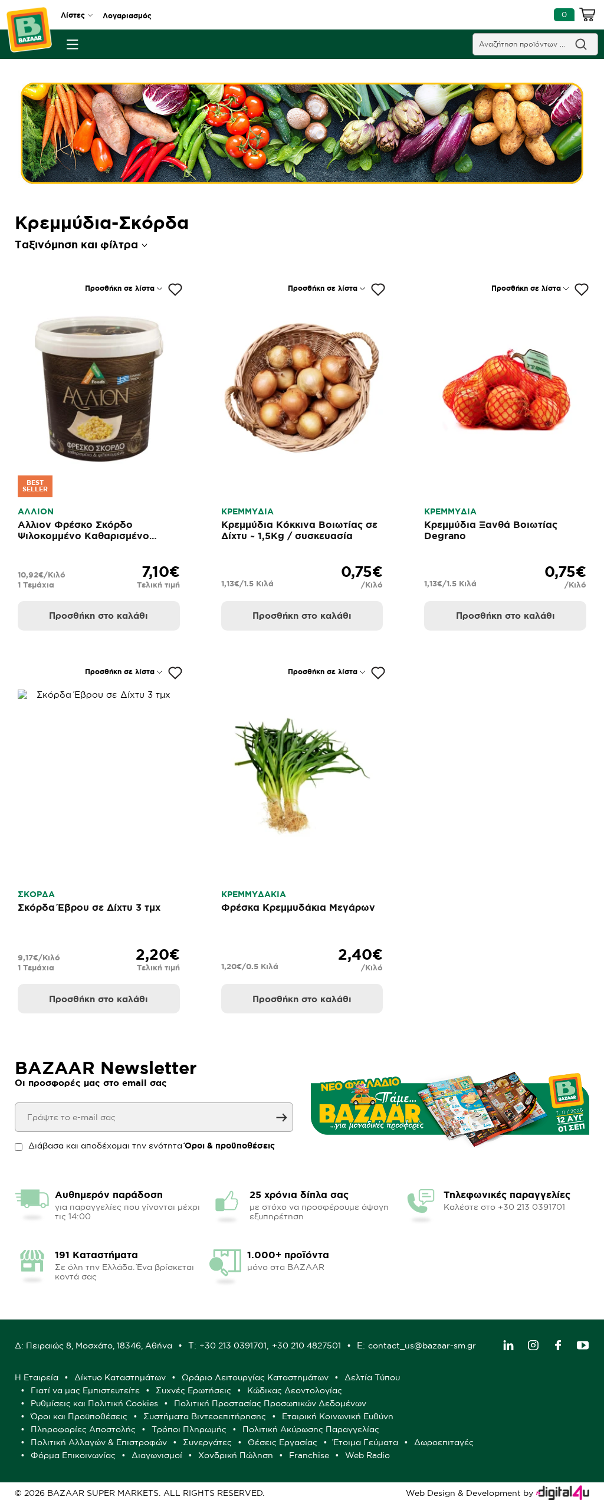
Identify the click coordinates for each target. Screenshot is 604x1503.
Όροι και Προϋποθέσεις (79, 1416)
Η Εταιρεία (36, 1377)
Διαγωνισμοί (157, 1455)
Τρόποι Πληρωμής (189, 1429)
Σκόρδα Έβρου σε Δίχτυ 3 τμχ (89, 907)
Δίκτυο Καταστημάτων (120, 1377)
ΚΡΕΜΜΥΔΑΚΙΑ (253, 894)
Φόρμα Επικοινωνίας (73, 1455)
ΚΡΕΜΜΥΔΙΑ (247, 511)
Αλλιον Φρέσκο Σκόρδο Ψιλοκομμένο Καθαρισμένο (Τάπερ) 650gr (83, 535)
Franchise (309, 1455)
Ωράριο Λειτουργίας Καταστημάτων (255, 1377)
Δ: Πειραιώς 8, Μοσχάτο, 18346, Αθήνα (93, 1345)
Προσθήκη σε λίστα (120, 288)
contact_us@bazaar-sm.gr (422, 1345)
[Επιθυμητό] (175, 290)
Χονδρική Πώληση (235, 1455)
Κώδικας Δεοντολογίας (294, 1390)
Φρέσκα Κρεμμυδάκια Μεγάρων (298, 907)
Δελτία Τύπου (372, 1377)
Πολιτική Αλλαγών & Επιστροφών (99, 1442)
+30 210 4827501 (306, 1345)
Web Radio (367, 1455)
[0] (587, 16)
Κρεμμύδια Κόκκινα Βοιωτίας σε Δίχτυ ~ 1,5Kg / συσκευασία (299, 530)
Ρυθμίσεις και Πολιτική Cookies (94, 1403)
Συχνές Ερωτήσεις (193, 1390)
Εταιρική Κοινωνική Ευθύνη (337, 1416)
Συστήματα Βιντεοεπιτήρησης (204, 1416)
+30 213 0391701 (233, 1345)
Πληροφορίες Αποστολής (83, 1429)
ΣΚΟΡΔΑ (36, 894)
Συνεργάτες (207, 1442)
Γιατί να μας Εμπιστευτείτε (85, 1390)
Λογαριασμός (127, 15)
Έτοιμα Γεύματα (365, 1442)
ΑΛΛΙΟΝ (36, 511)
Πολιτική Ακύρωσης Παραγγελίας (310, 1429)
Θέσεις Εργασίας (282, 1442)
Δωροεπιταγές (444, 1442)
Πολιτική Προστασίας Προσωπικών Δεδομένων (270, 1403)
